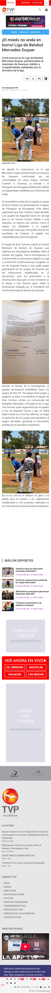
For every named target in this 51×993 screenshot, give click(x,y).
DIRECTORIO (10, 890)
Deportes (35, 32)
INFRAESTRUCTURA (13, 909)
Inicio (14, 32)
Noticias (24, 32)
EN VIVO (11, 3)
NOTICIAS (8, 898)
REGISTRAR (37, 3)
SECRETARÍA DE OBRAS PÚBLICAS (18, 855)
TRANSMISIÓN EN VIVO (15, 906)
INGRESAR (25, 3)
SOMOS (7, 887)
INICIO (7, 883)
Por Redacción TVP (10, 88)
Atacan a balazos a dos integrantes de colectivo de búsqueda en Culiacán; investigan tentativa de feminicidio (25, 834)
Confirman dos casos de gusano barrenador (23, 863)
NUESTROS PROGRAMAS (16, 902)
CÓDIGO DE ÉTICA (12, 917)
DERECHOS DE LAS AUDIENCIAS (19, 913)
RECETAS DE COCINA (14, 894)
